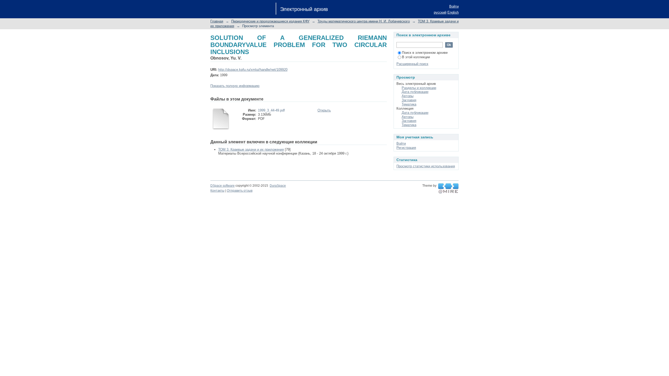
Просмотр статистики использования (425, 166)
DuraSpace (278, 185)
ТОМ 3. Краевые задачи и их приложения (251, 149)
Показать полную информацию (234, 86)
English (453, 12)
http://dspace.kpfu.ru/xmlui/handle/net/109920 (252, 70)
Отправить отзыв (239, 190)
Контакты (217, 190)
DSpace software (222, 185)
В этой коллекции (416, 57)
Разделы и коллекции (419, 88)
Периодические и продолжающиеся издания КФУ (270, 21)
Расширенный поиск (412, 64)
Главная (216, 21)
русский (440, 12)
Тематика (409, 104)
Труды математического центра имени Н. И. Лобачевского (364, 21)
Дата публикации (415, 92)
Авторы (407, 96)
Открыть (324, 110)
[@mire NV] (448, 188)
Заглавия (409, 100)
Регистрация (406, 148)
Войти (454, 6)
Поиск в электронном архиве (425, 53)
